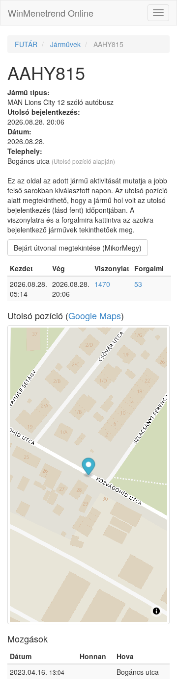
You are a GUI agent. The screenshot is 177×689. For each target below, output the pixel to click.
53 (138, 284)
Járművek (65, 44)
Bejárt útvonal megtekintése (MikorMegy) (78, 248)
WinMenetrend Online (50, 12)
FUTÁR (26, 44)
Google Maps (94, 315)
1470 (102, 284)
